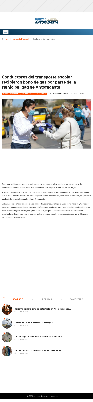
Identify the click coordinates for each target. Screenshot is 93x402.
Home (7, 39)
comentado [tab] (76, 299)
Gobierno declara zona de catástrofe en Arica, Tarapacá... (43, 308)
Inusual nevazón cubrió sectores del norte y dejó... (39, 350)
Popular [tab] (47, 299)
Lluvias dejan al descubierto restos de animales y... (39, 336)
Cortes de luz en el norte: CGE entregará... (35, 322)
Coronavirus (40, 93)
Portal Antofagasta (60, 93)
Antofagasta (27, 93)
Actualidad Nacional (21, 39)
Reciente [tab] (18, 299)
